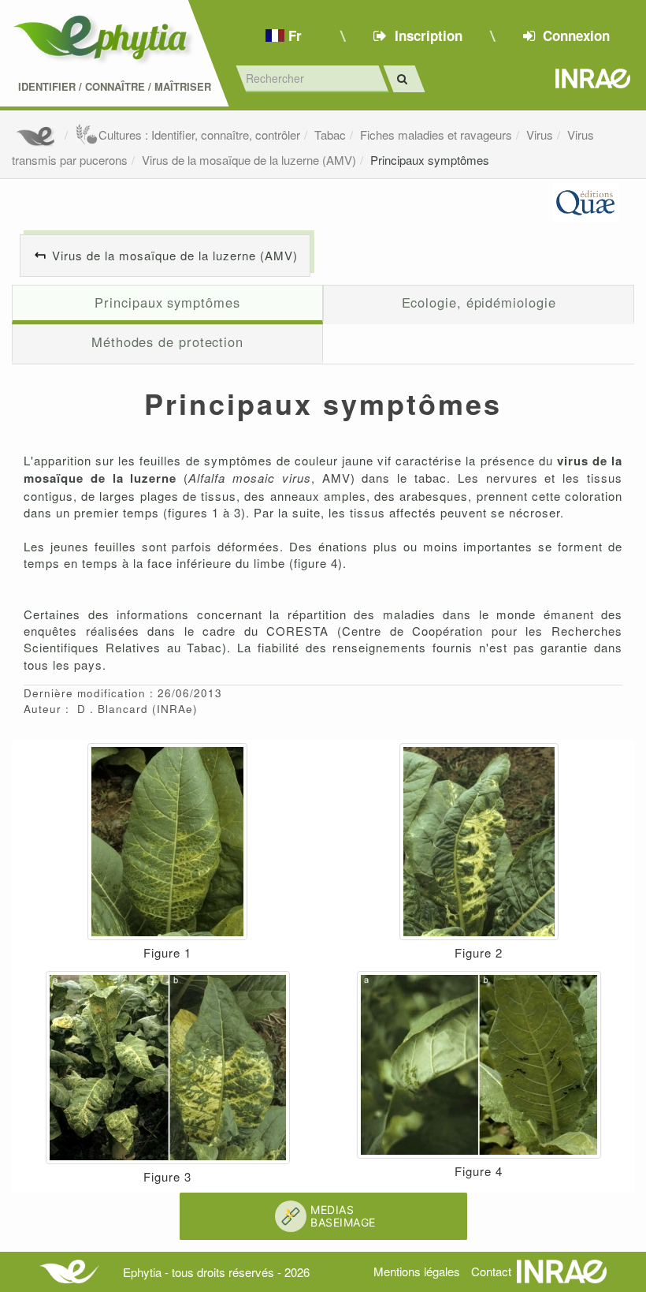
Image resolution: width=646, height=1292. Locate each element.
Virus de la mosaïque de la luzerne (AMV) (249, 159)
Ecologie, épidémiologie (479, 302)
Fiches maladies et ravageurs (436, 134)
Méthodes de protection (167, 341)
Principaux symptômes (429, 159)
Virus (539, 134)
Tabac (330, 134)
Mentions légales (416, 1271)
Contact (491, 1271)
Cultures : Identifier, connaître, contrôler (199, 134)
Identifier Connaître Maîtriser (114, 87)
